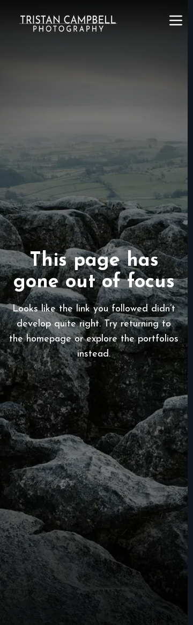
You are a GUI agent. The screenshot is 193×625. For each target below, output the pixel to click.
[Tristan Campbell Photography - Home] (68, 23)
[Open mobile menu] (175, 20)
